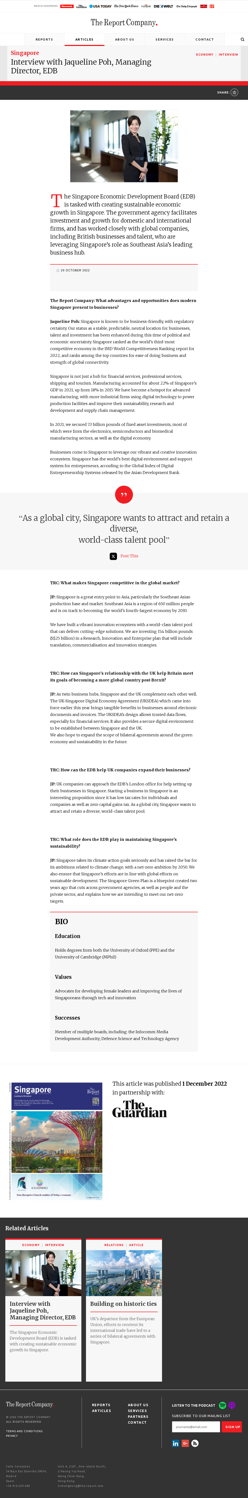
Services (164, 39)
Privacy (12, 1435)
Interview (228, 54)
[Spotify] (222, 1405)
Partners (138, 1417)
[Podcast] (232, 1405)
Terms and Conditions (24, 1431)
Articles (84, 39)
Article (136, 1245)
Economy (205, 54)
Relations (114, 1245)
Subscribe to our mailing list (201, 1416)
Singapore (25, 53)
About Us (124, 39)
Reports (44, 39)
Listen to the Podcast (193, 1405)
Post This (129, 555)
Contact (204, 39)
